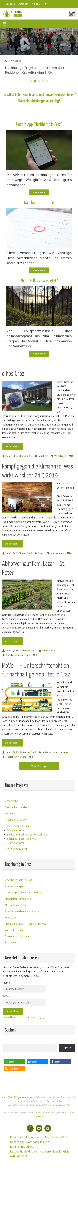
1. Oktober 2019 (24, 553)
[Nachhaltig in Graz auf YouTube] (47, 1128)
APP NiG (36, 3)
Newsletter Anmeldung (18, 899)
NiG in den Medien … (16, 905)
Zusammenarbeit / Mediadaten (22, 911)
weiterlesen (39, 192)
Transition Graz (15, 843)
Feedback (10, 917)
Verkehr (22, 756)
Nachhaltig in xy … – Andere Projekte (25, 923)
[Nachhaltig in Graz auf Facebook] (30, 1128)
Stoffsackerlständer (16, 807)
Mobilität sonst (61, 752)
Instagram (23, 3)
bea (8, 455)
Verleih (9, 813)
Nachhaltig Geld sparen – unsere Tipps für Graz (39, 1151)
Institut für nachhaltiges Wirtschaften (27, 834)
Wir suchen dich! (14, 930)
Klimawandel (57, 553)
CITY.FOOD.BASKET (16, 849)
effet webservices (46, 1112)
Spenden (10, 3)
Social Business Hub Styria (22, 838)
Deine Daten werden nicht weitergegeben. (27, 1017)
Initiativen (43, 455)
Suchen (67, 1048)
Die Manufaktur (15, 830)
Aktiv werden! (18, 1156)
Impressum (11, 942)
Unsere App (11, 801)
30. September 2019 (26, 650)
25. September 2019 (26, 752)
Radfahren (11, 756)
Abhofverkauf (12, 654)
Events (41, 553)
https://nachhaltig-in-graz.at (15, 1097)
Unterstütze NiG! (54, 1137)
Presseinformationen (17, 936)
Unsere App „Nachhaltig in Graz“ (23, 892)
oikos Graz (13, 373)
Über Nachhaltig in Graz (18, 880)
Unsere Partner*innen (17, 826)
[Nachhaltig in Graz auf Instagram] (39, 1128)
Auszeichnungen (14, 886)
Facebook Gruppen (16, 819)
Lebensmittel (48, 650)
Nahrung (25, 654)
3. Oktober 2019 (24, 455)
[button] (14, 1061)
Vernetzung (60, 455)
